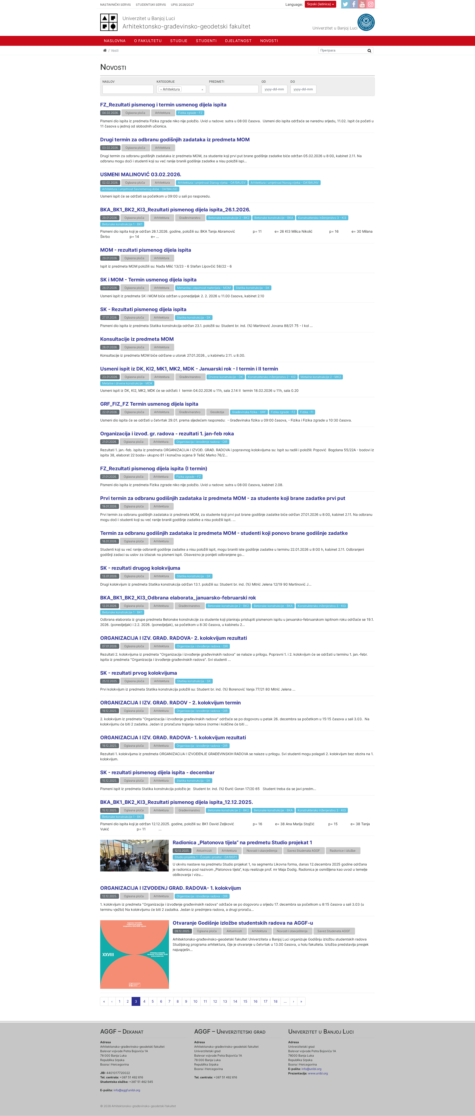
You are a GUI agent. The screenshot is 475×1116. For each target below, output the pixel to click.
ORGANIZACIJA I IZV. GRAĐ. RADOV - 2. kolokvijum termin (170, 703)
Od (263, 81)
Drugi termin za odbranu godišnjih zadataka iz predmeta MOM (175, 140)
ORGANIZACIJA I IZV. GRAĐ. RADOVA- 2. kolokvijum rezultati (173, 638)
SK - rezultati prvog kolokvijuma (138, 673)
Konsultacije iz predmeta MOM (137, 339)
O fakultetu (148, 40)
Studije (179, 40)
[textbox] (190, 89)
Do (292, 81)
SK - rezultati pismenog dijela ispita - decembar (157, 772)
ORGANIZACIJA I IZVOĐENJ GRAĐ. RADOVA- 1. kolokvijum (170, 888)
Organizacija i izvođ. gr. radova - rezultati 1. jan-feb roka (167, 434)
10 (195, 1001)
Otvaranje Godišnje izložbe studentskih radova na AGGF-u (243, 923)
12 (215, 1001)
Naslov (108, 81)
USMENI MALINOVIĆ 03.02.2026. (140, 174)
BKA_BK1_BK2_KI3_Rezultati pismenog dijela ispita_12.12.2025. (176, 802)
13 (225, 1001)
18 (276, 1001)
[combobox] (181, 89)
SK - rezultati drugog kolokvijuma (140, 568)
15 (245, 1001)
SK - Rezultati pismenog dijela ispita (143, 309)
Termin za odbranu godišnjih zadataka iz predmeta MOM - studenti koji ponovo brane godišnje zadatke (224, 533)
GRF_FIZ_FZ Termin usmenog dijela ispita (149, 404)
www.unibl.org (318, 1073)
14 (235, 1001)
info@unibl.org (311, 1069)
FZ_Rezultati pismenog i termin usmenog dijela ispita (163, 105)
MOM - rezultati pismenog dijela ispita (145, 250)
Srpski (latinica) (319, 4)
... (285, 1001)
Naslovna (115, 40)
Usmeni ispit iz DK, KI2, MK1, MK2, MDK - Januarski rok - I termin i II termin (189, 369)
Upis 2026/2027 (182, 4)
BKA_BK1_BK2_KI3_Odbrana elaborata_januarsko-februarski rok (178, 598)
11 (205, 1001)
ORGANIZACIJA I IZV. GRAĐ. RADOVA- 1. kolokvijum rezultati (173, 738)
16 (256, 1001)
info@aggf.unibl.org (127, 1090)
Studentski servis (151, 4)
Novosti (269, 40)
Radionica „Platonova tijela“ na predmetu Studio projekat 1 (242, 842)
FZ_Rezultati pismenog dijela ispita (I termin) (153, 468)
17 (265, 1001)
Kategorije (166, 81)
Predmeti (216, 81)
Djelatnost (238, 40)
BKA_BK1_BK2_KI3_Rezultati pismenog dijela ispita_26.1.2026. (175, 210)
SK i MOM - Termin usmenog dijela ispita (148, 280)
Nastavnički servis (115, 4)
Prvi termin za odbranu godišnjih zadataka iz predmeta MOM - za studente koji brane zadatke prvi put (222, 498)
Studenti (206, 40)
